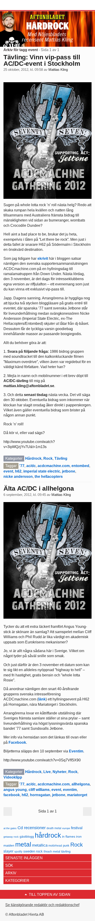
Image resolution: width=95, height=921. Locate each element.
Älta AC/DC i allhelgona (38, 488)
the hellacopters (49, 476)
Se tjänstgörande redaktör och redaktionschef (42, 905)
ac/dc (31, 466)
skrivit (42, 258)
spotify (18, 851)
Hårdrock (33, 458)
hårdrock (48, 835)
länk (42, 699)
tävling (66, 851)
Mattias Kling (58, 69)
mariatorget (77, 795)
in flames (68, 836)
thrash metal (52, 851)
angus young (15, 790)
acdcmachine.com (54, 466)
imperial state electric (41, 471)
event (8, 471)
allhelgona (80, 784)
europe (66, 828)
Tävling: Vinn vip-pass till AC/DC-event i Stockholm (41, 60)
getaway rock (11, 836)
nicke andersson (18, 476)
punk (66, 845)
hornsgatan (40, 795)
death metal (54, 828)
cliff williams (39, 790)
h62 (18, 471)
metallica (40, 845)
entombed (80, 466)
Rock (48, 458)
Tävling (60, 458)
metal (23, 844)
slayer (8, 851)
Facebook (17, 742)
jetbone (68, 471)
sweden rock (33, 851)
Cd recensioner (32, 827)
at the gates (10, 828)
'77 (21, 466)
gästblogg (27, 836)
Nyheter (59, 772)
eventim (70, 790)
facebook (11, 795)
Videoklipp (12, 777)
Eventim (76, 751)
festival (77, 828)
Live (47, 772)
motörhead (55, 845)
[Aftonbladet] (20, 5)
